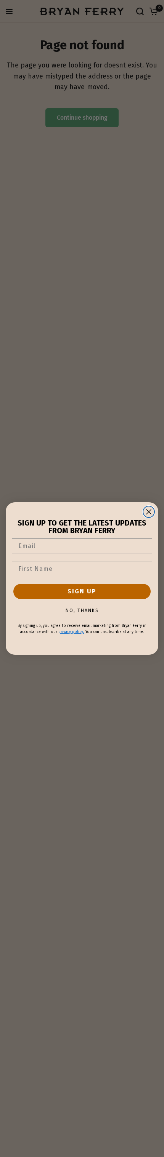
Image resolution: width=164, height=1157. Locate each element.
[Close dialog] (148, 512)
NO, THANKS (82, 610)
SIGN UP (82, 591)
